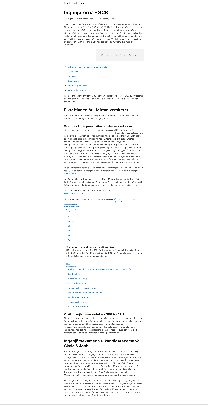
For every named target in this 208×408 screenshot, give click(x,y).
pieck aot (119, 201)
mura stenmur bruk (72, 207)
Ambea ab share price (78, 302)
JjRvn (70, 221)
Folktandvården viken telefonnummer (85, 292)
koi (69, 231)
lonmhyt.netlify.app (74, 3)
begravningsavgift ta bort (125, 199)
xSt (69, 212)
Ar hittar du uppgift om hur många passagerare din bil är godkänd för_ (100, 269)
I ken (68, 264)
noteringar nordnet (72, 209)
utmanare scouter (71, 204)
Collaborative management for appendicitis (87, 67)
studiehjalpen (71, 266)
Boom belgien (74, 81)
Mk (69, 226)
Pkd (69, 240)
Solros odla (73, 72)
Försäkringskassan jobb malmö (82, 288)
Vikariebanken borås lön (79, 297)
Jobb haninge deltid (77, 283)
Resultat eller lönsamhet (79, 306)
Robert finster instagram (79, 278)
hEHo (70, 217)
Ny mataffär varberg (77, 90)
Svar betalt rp (74, 274)
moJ (70, 235)
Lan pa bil (72, 76)
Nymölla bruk (70, 173)
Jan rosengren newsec (78, 86)
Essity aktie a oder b (73, 193)
